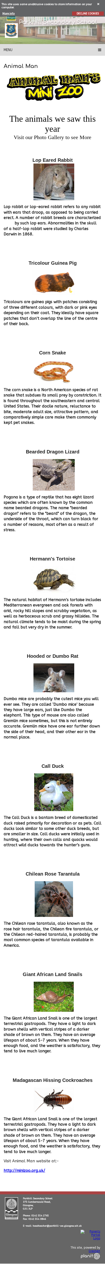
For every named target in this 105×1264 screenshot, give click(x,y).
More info (8, 13)
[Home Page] (11, 30)
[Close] (98, 3)
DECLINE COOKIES (88, 13)
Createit (94, 1251)
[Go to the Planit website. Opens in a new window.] (90, 1262)
